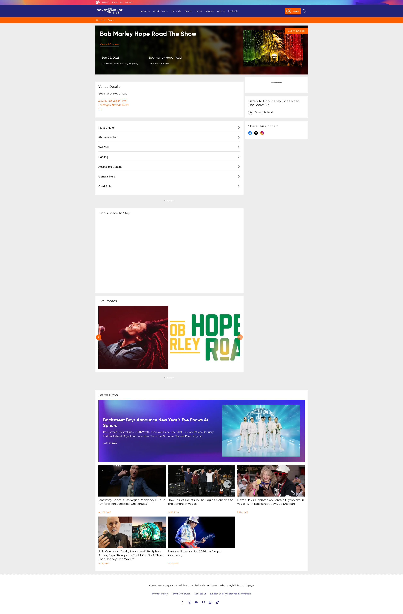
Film (114, 2)
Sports (188, 11)
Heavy (129, 2)
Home (99, 20)
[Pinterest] (207, 602)
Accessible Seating (110, 166)
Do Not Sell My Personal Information (230, 593)
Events (111, 20)
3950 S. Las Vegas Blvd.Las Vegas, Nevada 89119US (113, 105)
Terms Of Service (181, 593)
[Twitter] (192, 602)
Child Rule (104, 186)
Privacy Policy (160, 593)
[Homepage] (111, 11)
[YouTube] (200, 602)
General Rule (106, 176)
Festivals (233, 11)
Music (106, 2)
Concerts (145, 11)
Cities (199, 11)
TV (121, 2)
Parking (103, 157)
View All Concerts (109, 44)
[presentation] (98, 337)
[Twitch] (214, 602)
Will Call (103, 147)
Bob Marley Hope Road (165, 57)
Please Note (106, 127)
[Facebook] (185, 602)
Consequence (97, 2)
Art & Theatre (160, 11)
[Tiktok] (221, 602)
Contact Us (200, 593)
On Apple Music (264, 112)
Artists (220, 11)
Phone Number (107, 137)
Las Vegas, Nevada (159, 63)
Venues (209, 11)
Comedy (176, 11)
